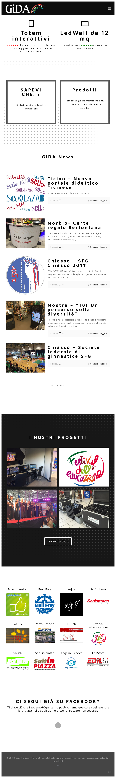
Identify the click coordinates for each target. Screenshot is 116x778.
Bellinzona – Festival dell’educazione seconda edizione (81, 467)
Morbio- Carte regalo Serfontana (75, 225)
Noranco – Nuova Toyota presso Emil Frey (84, 509)
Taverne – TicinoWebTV (32, 467)
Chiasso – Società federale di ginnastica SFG (74, 352)
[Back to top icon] (101, 772)
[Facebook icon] (58, 765)
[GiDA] (26, 8)
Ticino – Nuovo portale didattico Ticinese (73, 183)
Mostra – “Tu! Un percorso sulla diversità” (73, 309)
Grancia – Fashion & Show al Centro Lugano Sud (32, 509)
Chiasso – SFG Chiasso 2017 (68, 263)
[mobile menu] (109, 8)
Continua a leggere (98, 200)
